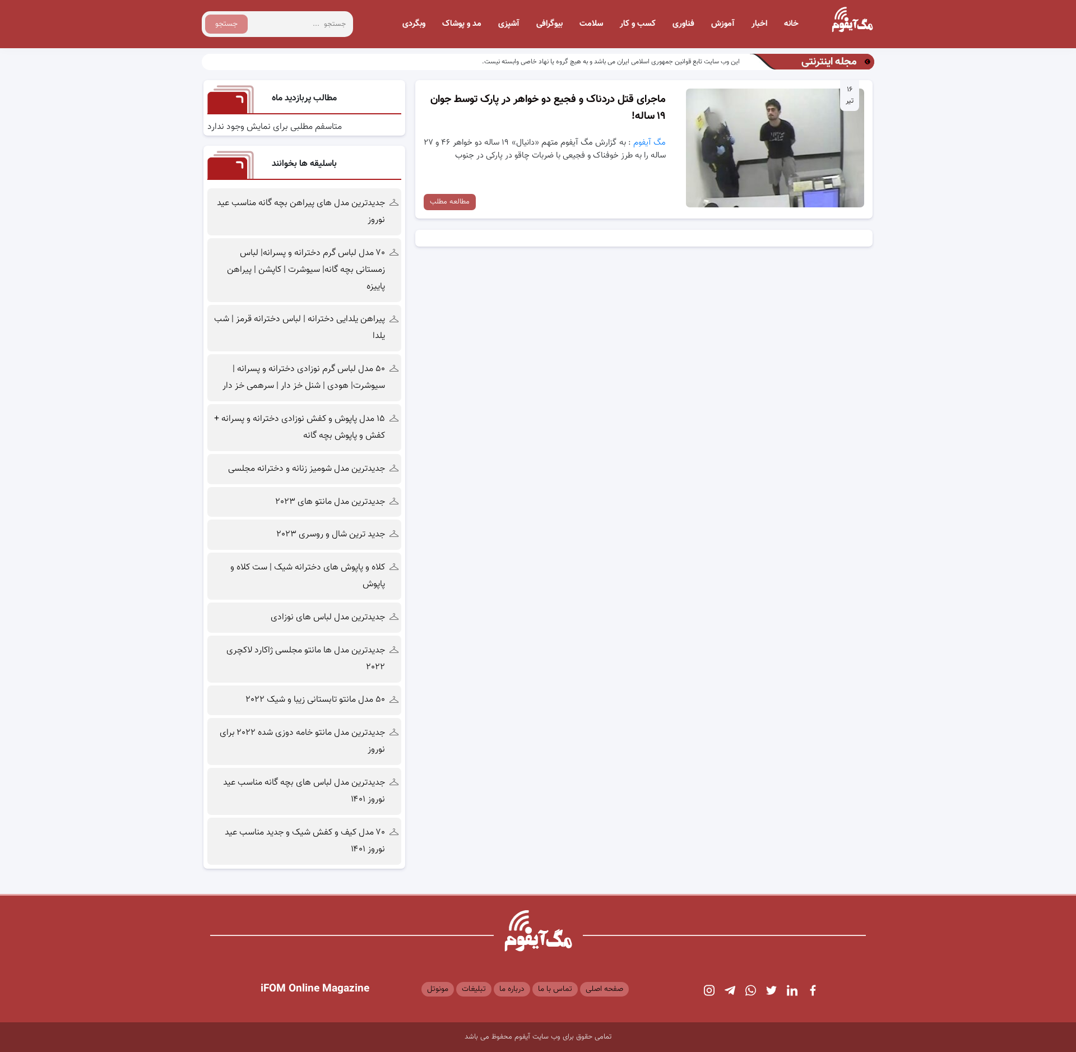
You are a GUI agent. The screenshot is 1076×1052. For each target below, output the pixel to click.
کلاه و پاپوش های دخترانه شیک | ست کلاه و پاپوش (307, 575)
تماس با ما (555, 989)
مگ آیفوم (649, 142)
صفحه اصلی (604, 989)
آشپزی (509, 24)
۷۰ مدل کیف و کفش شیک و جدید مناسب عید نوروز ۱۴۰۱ (305, 841)
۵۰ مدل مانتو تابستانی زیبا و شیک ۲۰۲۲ (315, 700)
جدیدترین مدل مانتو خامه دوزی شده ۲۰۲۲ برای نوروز (302, 741)
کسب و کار (638, 24)
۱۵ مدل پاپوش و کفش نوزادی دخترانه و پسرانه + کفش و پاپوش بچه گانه (299, 427)
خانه (791, 24)
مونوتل (437, 989)
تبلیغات (474, 989)
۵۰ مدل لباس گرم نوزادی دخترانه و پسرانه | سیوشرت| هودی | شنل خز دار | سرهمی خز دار (302, 377)
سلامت (591, 24)
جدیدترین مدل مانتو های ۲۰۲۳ (330, 502)
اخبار (759, 24)
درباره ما (512, 989)
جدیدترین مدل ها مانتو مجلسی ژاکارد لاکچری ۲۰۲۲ (305, 658)
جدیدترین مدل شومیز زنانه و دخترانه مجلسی (306, 469)
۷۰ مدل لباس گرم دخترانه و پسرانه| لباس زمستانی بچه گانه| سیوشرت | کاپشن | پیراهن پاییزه (306, 270)
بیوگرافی (549, 24)
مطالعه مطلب (450, 201)
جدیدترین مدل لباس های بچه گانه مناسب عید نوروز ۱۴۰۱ (304, 791)
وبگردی (413, 24)
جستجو (226, 24)
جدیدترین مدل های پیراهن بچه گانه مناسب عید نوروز (301, 211)
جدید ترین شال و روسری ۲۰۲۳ (331, 534)
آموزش (723, 24)
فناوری (683, 24)
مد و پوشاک (461, 24)
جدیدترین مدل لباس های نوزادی (328, 617)
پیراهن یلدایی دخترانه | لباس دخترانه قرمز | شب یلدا (299, 327)
